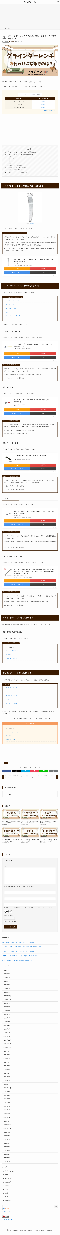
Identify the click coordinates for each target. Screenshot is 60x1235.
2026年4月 (7, 981)
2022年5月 (7, 1147)
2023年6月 (7, 1102)
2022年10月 (7, 1132)
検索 (56, 1206)
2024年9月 (7, 1051)
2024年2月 (7, 1077)
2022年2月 (7, 1158)
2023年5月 (7, 1106)
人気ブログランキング (7, 1219)
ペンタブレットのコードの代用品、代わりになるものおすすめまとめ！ (22, 946)
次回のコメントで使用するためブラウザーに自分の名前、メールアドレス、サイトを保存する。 (29, 908)
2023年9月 (7, 1091)
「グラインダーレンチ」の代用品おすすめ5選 (20, 154)
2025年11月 (7, 999)
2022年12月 (7, 1124)
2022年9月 (7, 1135)
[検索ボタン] (58, 2)
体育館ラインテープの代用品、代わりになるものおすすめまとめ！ (21, 955)
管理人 (11, 794)
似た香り (7, 1193)
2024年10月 (7, 1047)
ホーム (9, 1230)
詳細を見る (43, 101)
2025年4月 (7, 1025)
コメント (7, 866)
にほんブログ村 (6, 1211)
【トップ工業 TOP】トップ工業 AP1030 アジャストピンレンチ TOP (33, 344)
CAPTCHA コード (8, 915)
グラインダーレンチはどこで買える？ (18, 167)
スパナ (12, 163)
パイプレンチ (13, 159)
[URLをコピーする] (53, 771)
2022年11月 (7, 1128)
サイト (6, 902)
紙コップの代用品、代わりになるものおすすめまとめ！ (18, 960)
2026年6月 (7, 973)
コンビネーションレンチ (16, 165)
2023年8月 (7, 1095)
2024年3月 (7, 1073)
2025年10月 (7, 1003)
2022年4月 (7, 1150)
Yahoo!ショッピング (12, 658)
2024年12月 (7, 1040)
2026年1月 (7, 992)
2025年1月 (7, 1036)
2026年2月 (7, 988)
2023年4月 (7, 1110)
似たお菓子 (8, 1182)
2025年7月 (7, 1014)
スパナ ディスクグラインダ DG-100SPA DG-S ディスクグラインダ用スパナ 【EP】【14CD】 (34, 512)
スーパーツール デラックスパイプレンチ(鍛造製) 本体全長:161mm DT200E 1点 (32, 401)
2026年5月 (7, 977)
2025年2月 (7, 1032)
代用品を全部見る (49, 110)
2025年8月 (7, 1010)
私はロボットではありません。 (13, 921)
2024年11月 (7, 1043)
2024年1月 (7, 1080)
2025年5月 (7, 1021)
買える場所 (8, 1200)
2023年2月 (7, 1117)
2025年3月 (7, 1029)
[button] (6, 771)
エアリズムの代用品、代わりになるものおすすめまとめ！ (18, 942)
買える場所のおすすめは (16, 169)
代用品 (12, 41)
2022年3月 (7, 1154)
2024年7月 (7, 1058)
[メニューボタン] (2, 2)
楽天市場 (32, 224)
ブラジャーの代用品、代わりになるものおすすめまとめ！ (18, 951)
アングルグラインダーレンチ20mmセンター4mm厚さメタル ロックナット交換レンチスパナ (34, 260)
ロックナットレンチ (15, 161)
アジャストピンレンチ (15, 156)
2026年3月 (7, 985)
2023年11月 (7, 1088)
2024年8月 (7, 1055)
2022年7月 (7, 1139)
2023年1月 (7, 1121)
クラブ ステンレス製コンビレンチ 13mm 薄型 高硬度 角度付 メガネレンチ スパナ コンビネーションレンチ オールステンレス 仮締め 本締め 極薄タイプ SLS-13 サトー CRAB (35, 571)
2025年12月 (7, 996)
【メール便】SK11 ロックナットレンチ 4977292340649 (30, 455)
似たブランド (8, 1185)
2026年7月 (7, 970)
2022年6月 (7, 1143)
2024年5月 (7, 1066)
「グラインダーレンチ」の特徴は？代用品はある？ (21, 152)
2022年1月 (7, 1161)
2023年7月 (7, 1099)
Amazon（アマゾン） (12, 651)
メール (6, 896)
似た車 (6, 1189)
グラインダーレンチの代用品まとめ (17, 172)
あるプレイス (30, 2)
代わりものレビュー (10, 1171)
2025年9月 (7, 1007)
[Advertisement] (30, 16)
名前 (6, 890)
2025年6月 (7, 1018)
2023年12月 (7, 1084)
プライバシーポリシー (40, 1230)
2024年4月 (7, 1069)
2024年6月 (7, 1062)
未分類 (6, 1196)
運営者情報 (49, 1230)
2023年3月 (7, 1113)
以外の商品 (8, 1178)
